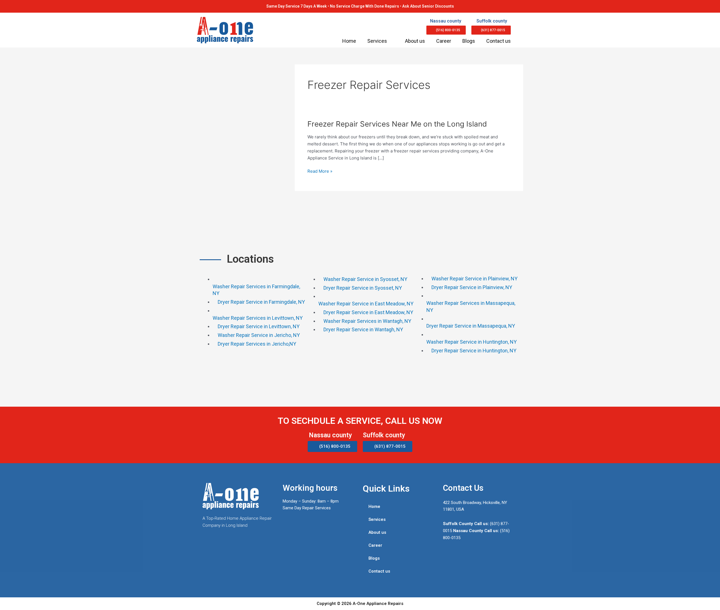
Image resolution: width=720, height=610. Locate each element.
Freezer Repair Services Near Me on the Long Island (397, 124)
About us (415, 41)
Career (443, 41)
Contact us (498, 41)
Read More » (319, 171)
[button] (446, 30)
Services (377, 41)
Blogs (468, 41)
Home (349, 41)
